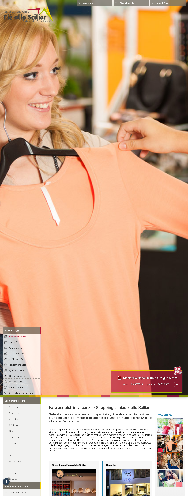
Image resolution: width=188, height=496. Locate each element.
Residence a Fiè (16, 359)
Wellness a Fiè (15, 381)
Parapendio (14, 479)
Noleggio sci (14, 419)
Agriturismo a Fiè (16, 370)
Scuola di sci (15, 413)
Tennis (12, 455)
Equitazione (14, 473)
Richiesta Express (17, 336)
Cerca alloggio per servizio (21, 393)
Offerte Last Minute (17, 387)
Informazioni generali (18, 492)
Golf (10, 467)
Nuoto (11, 449)
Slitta (11, 431)
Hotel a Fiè (13, 342)
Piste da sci (14, 407)
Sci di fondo (14, 425)
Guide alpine (14, 437)
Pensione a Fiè (15, 348)
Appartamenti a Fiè (17, 365)
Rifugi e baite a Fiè (17, 376)
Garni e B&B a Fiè (16, 353)
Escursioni (13, 443)
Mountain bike (15, 461)
